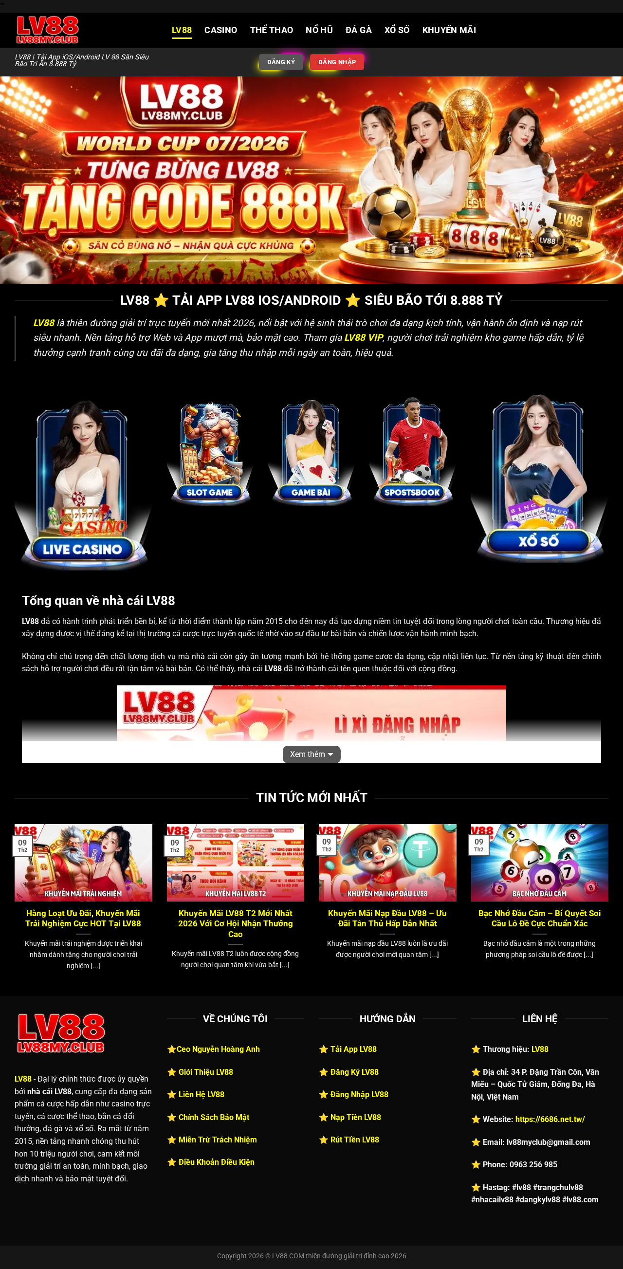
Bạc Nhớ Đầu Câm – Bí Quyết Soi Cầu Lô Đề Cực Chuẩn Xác (539, 919)
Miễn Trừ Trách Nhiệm (218, 1139)
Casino (220, 30)
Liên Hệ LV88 (201, 1094)
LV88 (182, 30)
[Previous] (12, 909)
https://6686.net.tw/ (550, 1119)
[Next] (610, 909)
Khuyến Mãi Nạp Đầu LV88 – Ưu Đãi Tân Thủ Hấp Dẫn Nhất (387, 919)
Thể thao (271, 30)
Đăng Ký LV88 (354, 1072)
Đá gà (359, 30)
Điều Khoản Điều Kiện (217, 1162)
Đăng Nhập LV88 (359, 1094)
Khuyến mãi (449, 30)
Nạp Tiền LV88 (355, 1117)
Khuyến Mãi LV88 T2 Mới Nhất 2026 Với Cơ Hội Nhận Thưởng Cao (235, 924)
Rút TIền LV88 (354, 1139)
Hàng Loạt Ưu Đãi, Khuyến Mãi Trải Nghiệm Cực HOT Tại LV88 (83, 919)
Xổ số (397, 30)
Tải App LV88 (353, 1049)
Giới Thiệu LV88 (206, 1072)
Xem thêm (307, 754)
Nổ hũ (319, 30)
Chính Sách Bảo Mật (214, 1117)
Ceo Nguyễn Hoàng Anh (218, 1049)
